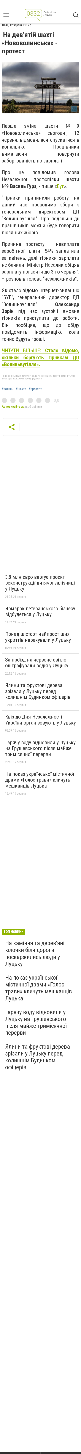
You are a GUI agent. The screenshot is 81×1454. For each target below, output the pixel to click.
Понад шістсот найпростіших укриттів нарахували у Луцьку (38, 637)
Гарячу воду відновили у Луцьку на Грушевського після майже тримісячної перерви (40, 748)
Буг (60, 186)
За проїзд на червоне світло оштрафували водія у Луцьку (36, 663)
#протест (35, 389)
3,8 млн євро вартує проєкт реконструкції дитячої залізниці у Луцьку (40, 583)
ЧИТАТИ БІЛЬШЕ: (40, 357)
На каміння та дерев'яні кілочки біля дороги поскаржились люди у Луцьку (34, 953)
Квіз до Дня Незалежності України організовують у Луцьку (40, 720)
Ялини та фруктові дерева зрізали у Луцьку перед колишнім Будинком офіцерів (37, 691)
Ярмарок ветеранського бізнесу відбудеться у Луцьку (40, 612)
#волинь (7, 389)
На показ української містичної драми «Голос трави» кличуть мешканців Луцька (39, 780)
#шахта (21, 389)
